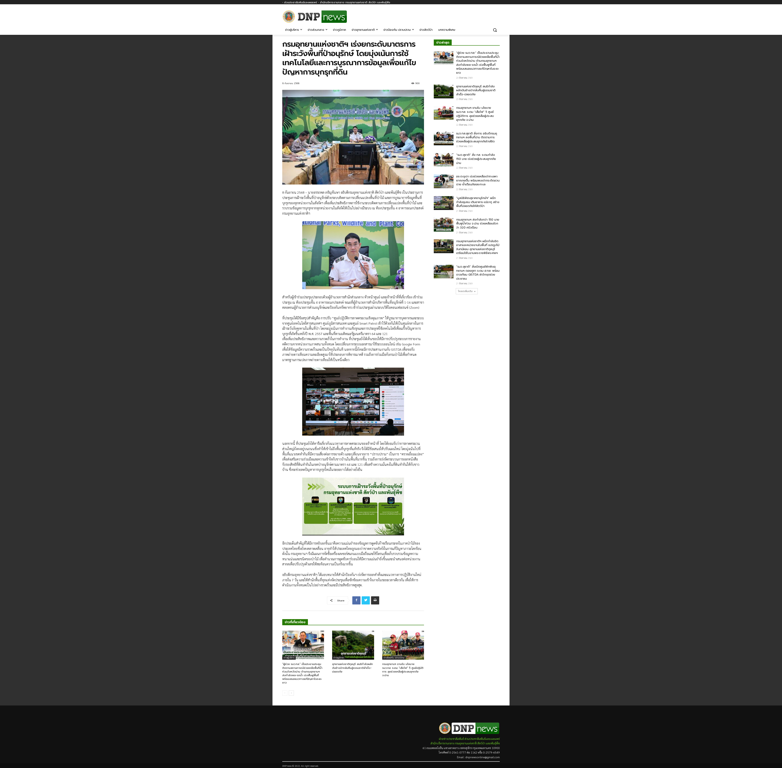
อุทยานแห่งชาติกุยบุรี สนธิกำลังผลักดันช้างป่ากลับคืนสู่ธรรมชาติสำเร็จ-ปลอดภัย (352, 667)
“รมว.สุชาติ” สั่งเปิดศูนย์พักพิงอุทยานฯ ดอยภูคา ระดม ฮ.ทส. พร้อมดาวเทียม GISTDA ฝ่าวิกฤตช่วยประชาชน (478, 273)
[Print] (375, 600)
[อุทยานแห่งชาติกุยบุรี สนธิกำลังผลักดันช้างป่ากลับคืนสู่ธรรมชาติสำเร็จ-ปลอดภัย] (353, 645)
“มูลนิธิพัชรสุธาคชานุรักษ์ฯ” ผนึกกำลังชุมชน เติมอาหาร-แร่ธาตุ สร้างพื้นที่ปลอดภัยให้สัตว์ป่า (477, 202)
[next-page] (291, 693)
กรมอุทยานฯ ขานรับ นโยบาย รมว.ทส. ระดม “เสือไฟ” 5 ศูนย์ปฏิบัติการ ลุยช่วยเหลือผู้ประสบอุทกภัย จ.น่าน (402, 669)
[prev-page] (284, 693)
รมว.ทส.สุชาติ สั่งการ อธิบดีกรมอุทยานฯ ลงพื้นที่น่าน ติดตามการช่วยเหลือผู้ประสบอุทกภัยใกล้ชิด (476, 137)
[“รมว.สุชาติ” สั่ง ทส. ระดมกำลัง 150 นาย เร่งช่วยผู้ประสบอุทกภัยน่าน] (444, 160)
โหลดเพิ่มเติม (465, 291)
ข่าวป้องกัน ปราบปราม (393, 657)
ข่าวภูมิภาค (338, 657)
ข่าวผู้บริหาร (288, 657)
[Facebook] (497, 13)
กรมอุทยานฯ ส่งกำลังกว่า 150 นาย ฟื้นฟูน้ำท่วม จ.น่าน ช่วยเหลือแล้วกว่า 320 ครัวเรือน (477, 224)
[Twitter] (366, 600)
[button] (495, 30)
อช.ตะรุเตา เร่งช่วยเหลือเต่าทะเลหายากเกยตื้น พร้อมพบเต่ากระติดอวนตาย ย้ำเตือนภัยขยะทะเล (478, 180)
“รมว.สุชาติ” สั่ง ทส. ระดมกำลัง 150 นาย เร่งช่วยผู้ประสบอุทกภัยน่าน (476, 159)
